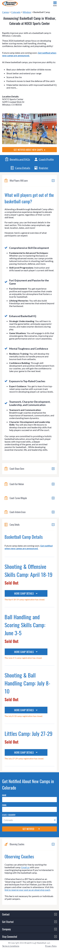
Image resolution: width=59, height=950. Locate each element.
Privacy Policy (51, 946)
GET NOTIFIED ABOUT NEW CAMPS (28, 149)
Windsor (27, 12)
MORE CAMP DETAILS (24, 593)
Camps (5, 12)
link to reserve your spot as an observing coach (27, 889)
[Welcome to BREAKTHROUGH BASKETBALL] (10, 3)
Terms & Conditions (10, 946)
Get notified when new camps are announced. (29, 54)
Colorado (15, 12)
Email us (25, 867)
